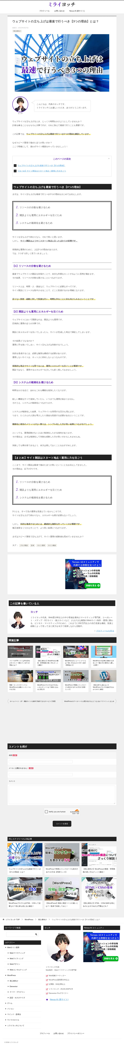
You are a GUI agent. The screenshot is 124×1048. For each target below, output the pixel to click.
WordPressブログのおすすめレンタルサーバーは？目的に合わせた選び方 (47, 687)
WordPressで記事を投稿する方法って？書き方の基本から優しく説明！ (103, 663)
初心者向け (17, 31)
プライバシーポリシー (75, 1033)
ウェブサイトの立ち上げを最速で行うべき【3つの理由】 (41, 165)
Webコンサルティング (18, 970)
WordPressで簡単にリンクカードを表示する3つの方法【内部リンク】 (75, 687)
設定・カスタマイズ (17, 998)
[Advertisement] (40, 574)
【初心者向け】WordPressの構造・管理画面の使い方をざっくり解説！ (47, 663)
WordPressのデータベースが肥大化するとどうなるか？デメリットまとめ (89, 701)
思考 (32, 545)
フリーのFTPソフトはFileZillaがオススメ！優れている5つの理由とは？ (19, 663)
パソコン (10, 1009)
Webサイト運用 (13, 947)
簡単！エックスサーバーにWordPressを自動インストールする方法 (20, 687)
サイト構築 (52, 545)
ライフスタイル (13, 1020)
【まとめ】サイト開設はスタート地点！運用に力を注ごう (42, 171)
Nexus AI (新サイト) (77, 11)
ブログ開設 (24, 545)
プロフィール (44, 11)
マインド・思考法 (14, 1014)
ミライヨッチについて (15, 1026)
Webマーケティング (17, 953)
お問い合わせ (59, 11)
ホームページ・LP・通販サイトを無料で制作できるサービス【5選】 (33, 701)
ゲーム (9, 1003)
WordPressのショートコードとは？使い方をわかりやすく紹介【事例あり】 (75, 663)
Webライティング (16, 958)
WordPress (11, 975)
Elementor (14, 986)
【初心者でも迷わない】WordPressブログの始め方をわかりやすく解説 (103, 687)
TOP (12, 919)
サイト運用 (41, 545)
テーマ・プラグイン (17, 992)
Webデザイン (15, 964)
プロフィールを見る (105, 631)
